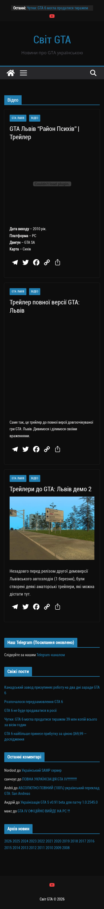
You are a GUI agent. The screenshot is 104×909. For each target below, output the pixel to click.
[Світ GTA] (10, 73)
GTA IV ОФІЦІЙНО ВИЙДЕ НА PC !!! (44, 811)
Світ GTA (52, 40)
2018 (74, 841)
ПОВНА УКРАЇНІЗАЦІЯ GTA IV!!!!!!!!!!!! (49, 779)
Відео (34, 118)
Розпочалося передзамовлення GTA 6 (33, 702)
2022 (41, 841)
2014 (16, 848)
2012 (33, 848)
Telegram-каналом (51, 655)
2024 (24, 841)
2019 (66, 841)
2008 (66, 848)
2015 (8, 848)
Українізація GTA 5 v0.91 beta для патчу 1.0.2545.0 (59, 802)
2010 (49, 848)
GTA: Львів (18, 118)
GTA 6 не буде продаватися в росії (30, 710)
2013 (24, 848)
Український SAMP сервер (42, 770)
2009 (57, 848)
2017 (82, 841)
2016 (90, 841)
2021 (49, 841)
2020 (57, 841)
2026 (8, 841)
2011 (41, 848)
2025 (16, 841)
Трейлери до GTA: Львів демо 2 (50, 489)
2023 (33, 841)
